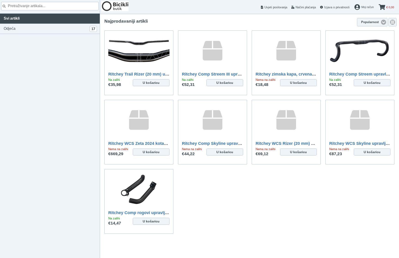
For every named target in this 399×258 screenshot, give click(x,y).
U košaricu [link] (151, 83)
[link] (392, 22)
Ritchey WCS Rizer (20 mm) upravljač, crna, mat (303, 143)
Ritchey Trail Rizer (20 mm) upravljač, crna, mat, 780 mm (163, 74)
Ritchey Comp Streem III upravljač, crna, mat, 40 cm (233, 74)
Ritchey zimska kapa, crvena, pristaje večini (299, 74)
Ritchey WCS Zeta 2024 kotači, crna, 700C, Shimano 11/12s (166, 143)
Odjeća (49, 28)
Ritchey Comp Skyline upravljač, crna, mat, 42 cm (231, 143)
